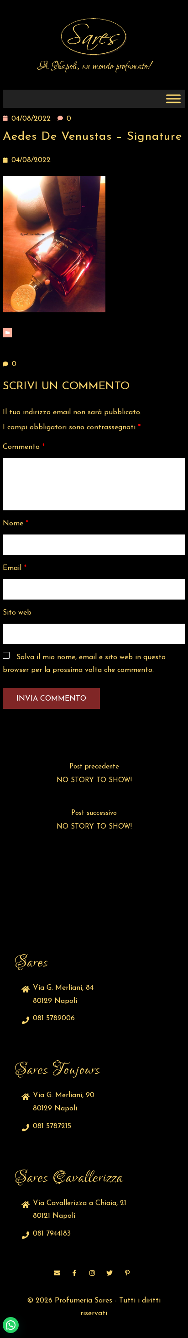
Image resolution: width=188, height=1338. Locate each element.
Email (14, 568)
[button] (11, 1325)
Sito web (17, 612)
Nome (15, 523)
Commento (24, 447)
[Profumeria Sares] (94, 37)
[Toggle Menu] (173, 99)
